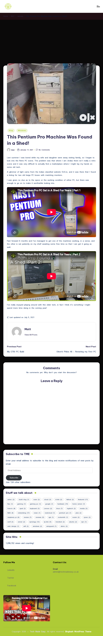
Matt (28, 329)
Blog (11, 130)
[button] (31, 335)
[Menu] (98, 6)
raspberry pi (13, 517)
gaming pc (35, 503)
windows (37, 526)
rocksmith (63, 517)
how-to (11, 508)
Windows (22, 130)
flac (10, 503)
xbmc (64, 526)
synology (34, 521)
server (21, 521)
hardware (62, 503)
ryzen (87, 517)
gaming (21, 503)
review (27, 517)
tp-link (47, 521)
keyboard (35, 508)
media (83, 508)
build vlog (24, 499)
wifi (26, 526)
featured (83, 499)
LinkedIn (10, 570)
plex (78, 512)
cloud (47, 499)
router (76, 517)
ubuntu (73, 521)
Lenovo (48, 508)
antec (11, 499)
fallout (70, 499)
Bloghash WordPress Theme (78, 631)
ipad (23, 508)
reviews (40, 517)
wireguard (51, 526)
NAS (10, 512)
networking (24, 512)
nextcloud (50, 512)
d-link (58, 499)
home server (78, 503)
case (36, 499)
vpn (84, 521)
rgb (51, 517)
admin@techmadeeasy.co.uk (66, 572)
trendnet (60, 521)
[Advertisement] (51, 40)
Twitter (10, 577)
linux (59, 508)
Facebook (11, 585)
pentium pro (65, 512)
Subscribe (14, 478)
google (49, 503)
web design (13, 526)
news (37, 512)
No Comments (44, 150)
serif (10, 521)
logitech (71, 508)
